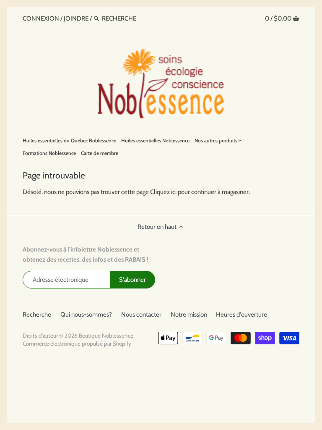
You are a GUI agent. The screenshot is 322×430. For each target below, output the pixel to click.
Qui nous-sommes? (86, 314)
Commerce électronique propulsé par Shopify (77, 343)
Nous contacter (141, 314)
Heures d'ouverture (241, 314)
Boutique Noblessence (106, 335)
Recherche (37, 314)
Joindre (76, 18)
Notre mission (189, 314)
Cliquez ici (163, 192)
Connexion (41, 18)
